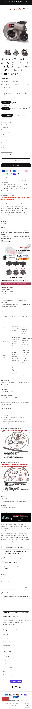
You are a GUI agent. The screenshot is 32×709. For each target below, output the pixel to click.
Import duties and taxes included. (10, 81)
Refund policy (24, 700)
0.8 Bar (5, 138)
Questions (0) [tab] (23, 587)
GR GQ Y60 (6, 102)
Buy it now (16, 165)
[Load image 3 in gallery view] (24, 52)
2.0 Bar (5, 147)
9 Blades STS (20, 115)
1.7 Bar (5, 145)
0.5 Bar (5, 136)
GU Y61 (15, 102)
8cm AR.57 (6, 127)
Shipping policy (25, 703)
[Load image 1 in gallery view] (7, 52)
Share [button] (4, 574)
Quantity (3, 151)
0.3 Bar (5, 134)
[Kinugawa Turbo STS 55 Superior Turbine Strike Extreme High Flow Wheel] (16, 285)
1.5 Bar (5, 143)
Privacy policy (8, 703)
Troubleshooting (7, 674)
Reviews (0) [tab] (9, 587)
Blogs (4, 660)
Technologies (6, 645)
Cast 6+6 (5, 108)
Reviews (5, 638)
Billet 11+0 (25, 108)
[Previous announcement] (3, 2)
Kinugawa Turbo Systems (13, 700)
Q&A (4, 671)
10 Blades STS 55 (9, 119)
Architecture (6, 656)
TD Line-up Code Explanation (11, 642)
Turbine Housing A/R (6, 122)
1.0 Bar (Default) (7, 132)
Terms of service (16, 703)
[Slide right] (30, 53)
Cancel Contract (7, 667)
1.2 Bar (5, 141)
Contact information (16, 705)
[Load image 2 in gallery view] (16, 52)
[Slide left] (1, 53)
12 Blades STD (7, 115)
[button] (3, 9)
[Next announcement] (29, 2)
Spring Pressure (4, 129)
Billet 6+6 (15, 108)
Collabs (5, 663)
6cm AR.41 (6, 125)
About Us (5, 634)
